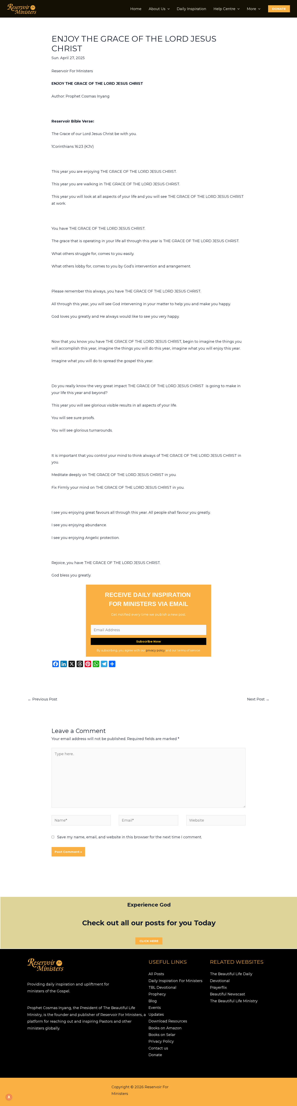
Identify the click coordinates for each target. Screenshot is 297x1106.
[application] (167, 9)
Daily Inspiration (191, 9)
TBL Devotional (162, 987)
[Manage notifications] (9, 1097)
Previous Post (42, 699)
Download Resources (167, 1021)
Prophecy (157, 994)
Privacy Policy (161, 1041)
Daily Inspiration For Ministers (175, 981)
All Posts (156, 974)
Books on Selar (161, 1035)
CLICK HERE (148, 941)
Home (135, 9)
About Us (157, 9)
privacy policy (155, 650)
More (251, 9)
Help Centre (224, 9)
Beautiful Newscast (227, 994)
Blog (152, 1001)
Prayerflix (218, 987)
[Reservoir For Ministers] (22, 8)
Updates (156, 1014)
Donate (155, 1055)
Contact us (158, 1048)
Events (154, 1007)
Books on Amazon (165, 1028)
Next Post (258, 699)
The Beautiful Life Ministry (234, 1001)
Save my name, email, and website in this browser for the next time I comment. (129, 837)
